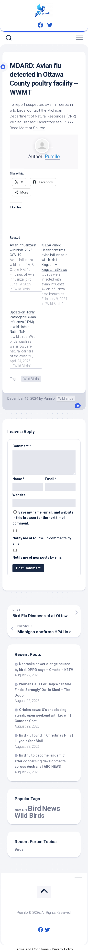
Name (18, 479)
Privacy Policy (62, 949)
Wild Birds (31, 379)
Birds (19, 849)
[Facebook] (40, 25)
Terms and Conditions (32, 949)
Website (18, 495)
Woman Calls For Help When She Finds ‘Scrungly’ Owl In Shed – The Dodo (43, 689)
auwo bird (21, 810)
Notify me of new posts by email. (38, 557)
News (51, 808)
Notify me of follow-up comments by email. (41, 541)
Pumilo (52, 156)
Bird (34, 808)
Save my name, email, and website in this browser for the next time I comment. (42, 517)
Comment (21, 446)
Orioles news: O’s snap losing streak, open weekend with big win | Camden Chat (43, 715)
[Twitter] (49, 25)
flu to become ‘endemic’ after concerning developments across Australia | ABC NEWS (40, 760)
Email (51, 479)
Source (39, 128)
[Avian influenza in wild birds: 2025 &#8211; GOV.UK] (26, 267)
